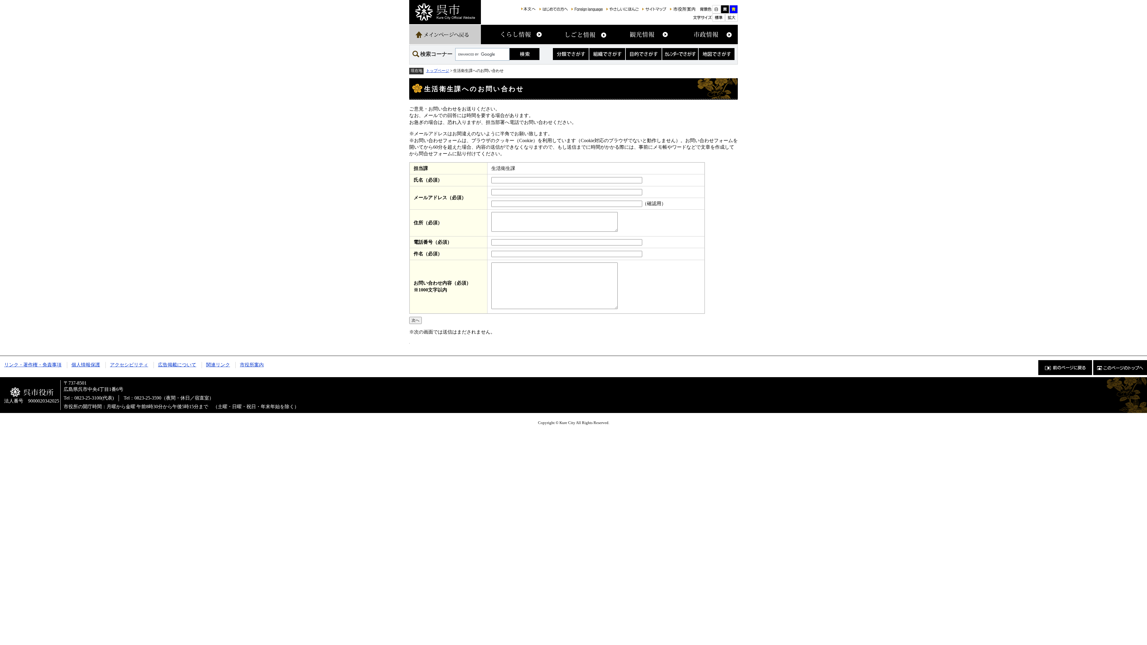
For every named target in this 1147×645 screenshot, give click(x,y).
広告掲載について (177, 364)
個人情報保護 (85, 364)
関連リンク (218, 364)
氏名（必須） (428, 179)
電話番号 (433, 242)
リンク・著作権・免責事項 (33, 364)
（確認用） (654, 203)
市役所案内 (252, 364)
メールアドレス (440, 197)
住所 (428, 222)
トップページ (437, 71)
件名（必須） (428, 253)
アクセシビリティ (129, 364)
